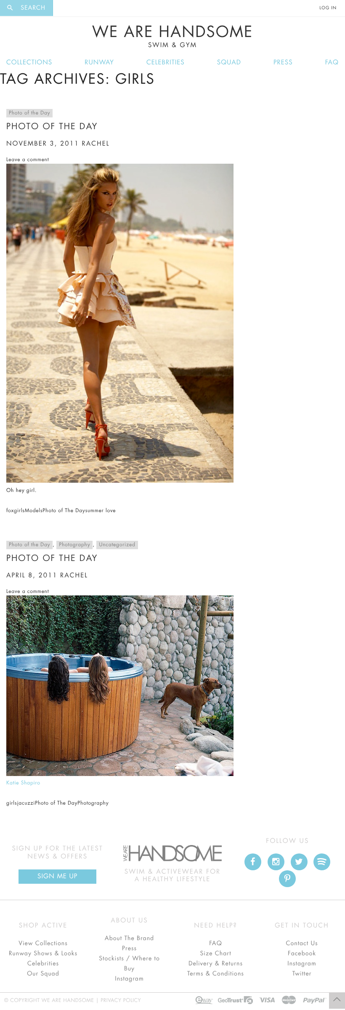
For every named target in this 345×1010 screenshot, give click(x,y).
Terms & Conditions (215, 974)
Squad (229, 62)
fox (10, 510)
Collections (29, 62)
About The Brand (129, 938)
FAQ (332, 62)
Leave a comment (27, 159)
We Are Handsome (172, 36)
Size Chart (215, 954)
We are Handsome (76, 8)
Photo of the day (52, 558)
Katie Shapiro (23, 783)
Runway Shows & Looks (43, 954)
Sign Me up (57, 876)
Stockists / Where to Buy (129, 964)
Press (282, 62)
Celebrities (165, 62)
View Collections (43, 943)
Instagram (129, 979)
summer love (100, 510)
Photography (74, 545)
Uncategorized (117, 545)
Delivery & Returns (215, 964)
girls (19, 510)
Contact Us (302, 943)
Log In (328, 8)
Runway (99, 62)
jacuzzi (26, 803)
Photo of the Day (29, 113)
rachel (96, 144)
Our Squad (43, 974)
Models (34, 510)
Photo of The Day (52, 126)
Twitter (302, 974)
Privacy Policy (121, 1000)
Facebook (302, 954)
